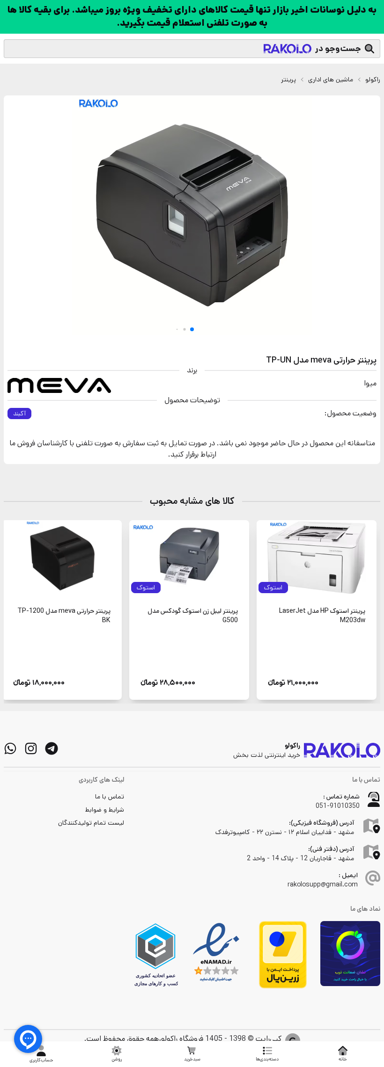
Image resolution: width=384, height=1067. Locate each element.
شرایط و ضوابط (104, 809)
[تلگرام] (51, 748)
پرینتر (288, 79)
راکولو (372, 79)
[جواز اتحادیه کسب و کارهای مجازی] (155, 954)
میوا (370, 383)
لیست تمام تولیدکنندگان (91, 822)
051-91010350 (338, 806)
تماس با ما (109, 796)
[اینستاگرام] (30, 748)
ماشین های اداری (330, 79)
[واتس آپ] (10, 748)
